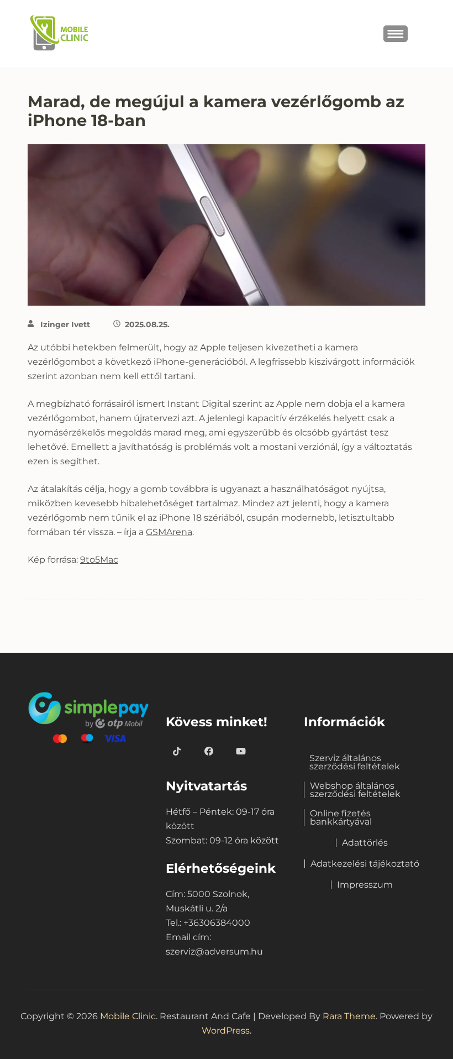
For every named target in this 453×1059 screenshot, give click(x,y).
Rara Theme (349, 1016)
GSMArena (169, 532)
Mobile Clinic (128, 1016)
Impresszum (365, 884)
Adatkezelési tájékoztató (364, 863)
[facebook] (209, 752)
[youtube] (241, 752)
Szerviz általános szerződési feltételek (354, 762)
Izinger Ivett (65, 324)
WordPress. (226, 1030)
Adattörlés (365, 842)
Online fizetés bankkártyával (341, 817)
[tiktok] (177, 752)
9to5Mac (99, 559)
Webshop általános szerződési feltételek (355, 789)
